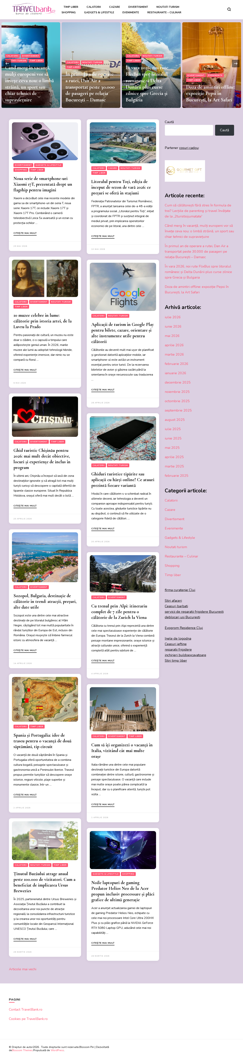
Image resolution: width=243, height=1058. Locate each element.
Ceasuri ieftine (176, 644)
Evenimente (130, 12)
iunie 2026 (173, 326)
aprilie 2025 (174, 457)
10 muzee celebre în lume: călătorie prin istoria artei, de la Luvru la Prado (42, 321)
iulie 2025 (173, 429)
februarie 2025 (176, 475)
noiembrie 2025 (177, 391)
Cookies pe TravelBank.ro (28, 1019)
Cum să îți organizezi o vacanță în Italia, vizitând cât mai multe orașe (122, 750)
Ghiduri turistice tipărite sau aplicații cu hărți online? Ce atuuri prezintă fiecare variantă (122, 479)
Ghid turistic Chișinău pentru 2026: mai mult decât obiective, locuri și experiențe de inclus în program (41, 459)
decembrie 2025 (178, 382)
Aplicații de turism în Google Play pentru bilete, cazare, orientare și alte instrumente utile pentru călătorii (122, 333)
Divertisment (138, 7)
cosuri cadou (189, 148)
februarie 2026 (176, 363)
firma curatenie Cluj (180, 590)
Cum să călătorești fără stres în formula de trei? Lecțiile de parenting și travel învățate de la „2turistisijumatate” (210, 87)
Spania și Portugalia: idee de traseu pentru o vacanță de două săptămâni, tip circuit (42, 740)
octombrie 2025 (177, 401)
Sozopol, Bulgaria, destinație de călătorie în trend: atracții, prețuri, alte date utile (45, 601)
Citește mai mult (25, 233)
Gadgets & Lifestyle (99, 12)
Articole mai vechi (22, 969)
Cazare (114, 7)
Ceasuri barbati (176, 606)
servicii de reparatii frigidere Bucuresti (194, 611)
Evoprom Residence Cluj (184, 628)
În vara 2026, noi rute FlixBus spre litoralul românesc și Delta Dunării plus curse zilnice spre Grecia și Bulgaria (86, 83)
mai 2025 (172, 447)
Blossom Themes (22, 1050)
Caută (169, 122)
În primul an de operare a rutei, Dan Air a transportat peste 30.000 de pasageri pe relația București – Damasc (29, 87)
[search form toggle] (229, 9)
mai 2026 (172, 336)
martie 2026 (174, 354)
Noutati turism (167, 7)
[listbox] (121, 63)
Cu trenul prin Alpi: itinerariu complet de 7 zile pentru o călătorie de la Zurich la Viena (119, 611)
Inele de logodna (178, 638)
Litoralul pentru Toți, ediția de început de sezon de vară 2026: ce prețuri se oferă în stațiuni (121, 187)
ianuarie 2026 (175, 373)
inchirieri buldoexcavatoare (185, 655)
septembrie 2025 (178, 410)
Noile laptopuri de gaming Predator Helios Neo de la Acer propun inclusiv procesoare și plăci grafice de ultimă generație (122, 891)
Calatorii (94, 7)
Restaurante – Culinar (164, 12)
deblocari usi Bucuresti (182, 617)
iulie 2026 (173, 317)
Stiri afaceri (173, 600)
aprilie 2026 (174, 345)
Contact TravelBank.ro (25, 1009)
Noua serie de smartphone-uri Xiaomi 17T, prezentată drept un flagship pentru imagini (42, 184)
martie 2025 (174, 466)
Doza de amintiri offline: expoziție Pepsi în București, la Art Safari (150, 93)
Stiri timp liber (176, 660)
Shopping (69, 12)
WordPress (57, 1050)
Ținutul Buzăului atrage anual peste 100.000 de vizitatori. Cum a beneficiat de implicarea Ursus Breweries (44, 882)
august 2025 (175, 419)
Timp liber (71, 7)
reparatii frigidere (178, 649)
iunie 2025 (173, 438)
